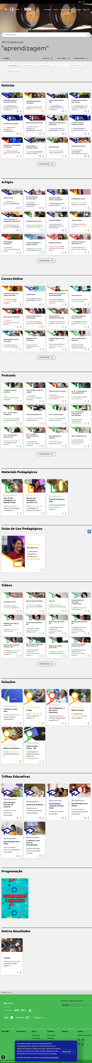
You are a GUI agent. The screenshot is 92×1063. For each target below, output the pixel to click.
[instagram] (83, 1040)
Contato (78, 9)
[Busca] (88, 9)
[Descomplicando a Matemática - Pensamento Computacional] (14, 898)
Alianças (71, 9)
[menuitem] (81, 2)
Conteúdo (63, 9)
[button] (17, 111)
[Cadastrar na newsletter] (88, 1005)
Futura (55, 9)
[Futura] (14, 9)
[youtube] (79, 1040)
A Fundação (48, 9)
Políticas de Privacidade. (51, 1057)
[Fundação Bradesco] (29, 9)
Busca (85, 9)
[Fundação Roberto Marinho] (5, 9)
